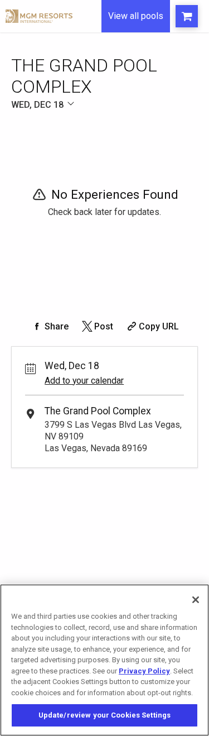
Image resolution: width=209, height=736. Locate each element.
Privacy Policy (144, 671)
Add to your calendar (84, 380)
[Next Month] (153, 117)
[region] (104, 660)
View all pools (135, 16)
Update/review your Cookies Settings (104, 715)
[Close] (195, 599)
